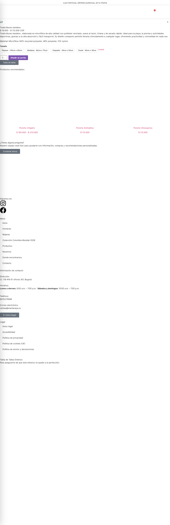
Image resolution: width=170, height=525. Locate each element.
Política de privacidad (12, 338)
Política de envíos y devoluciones (18, 349)
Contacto (142, 11)
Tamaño (3, 46)
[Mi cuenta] (159, 11)
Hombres (37, 11)
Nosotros (108, 11)
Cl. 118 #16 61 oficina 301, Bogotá (16, 279)
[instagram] (3, 203)
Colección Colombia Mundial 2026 (71, 11)
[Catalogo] (85, 22)
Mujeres (48, 11)
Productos (96, 11)
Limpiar (101, 49)
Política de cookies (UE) (13, 343)
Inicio (27, 11)
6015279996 (6, 299)
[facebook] (3, 210)
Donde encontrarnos (125, 11)
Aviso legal (7, 326)
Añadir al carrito (18, 57)
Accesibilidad (8, 332)
